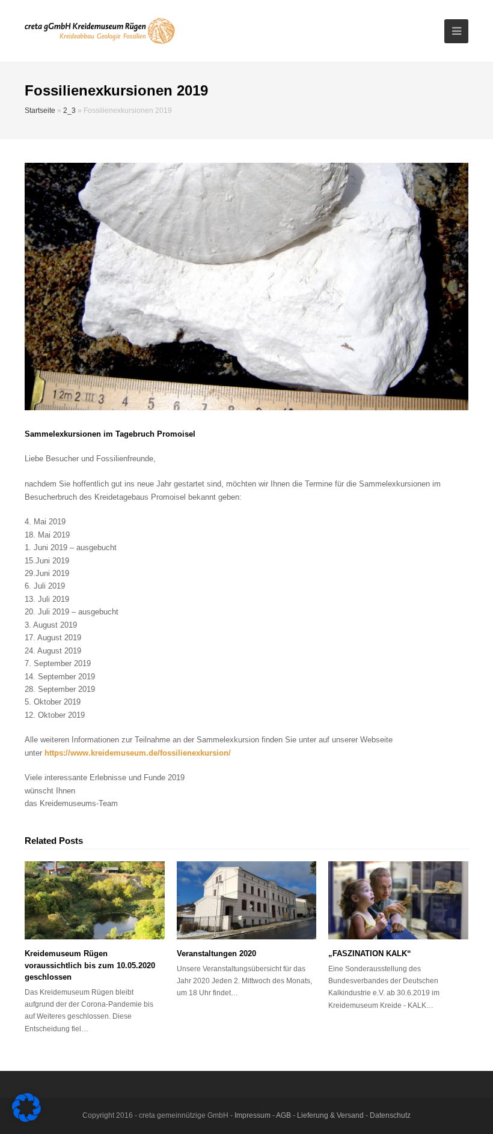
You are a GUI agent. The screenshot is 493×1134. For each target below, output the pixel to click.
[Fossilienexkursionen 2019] (246, 286)
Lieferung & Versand (330, 1115)
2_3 (69, 110)
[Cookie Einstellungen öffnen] (26, 1119)
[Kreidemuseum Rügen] (100, 30)
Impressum (252, 1115)
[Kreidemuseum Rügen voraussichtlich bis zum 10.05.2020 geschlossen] (95, 900)
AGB (283, 1115)
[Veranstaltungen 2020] (247, 900)
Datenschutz (390, 1115)
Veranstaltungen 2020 (216, 953)
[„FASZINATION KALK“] (398, 900)
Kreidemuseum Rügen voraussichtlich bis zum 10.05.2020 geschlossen (90, 965)
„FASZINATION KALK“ (369, 953)
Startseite (40, 110)
